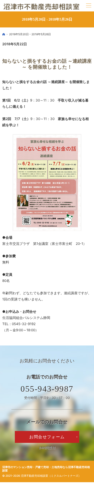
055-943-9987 (47, 388)
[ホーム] (3, 34)
